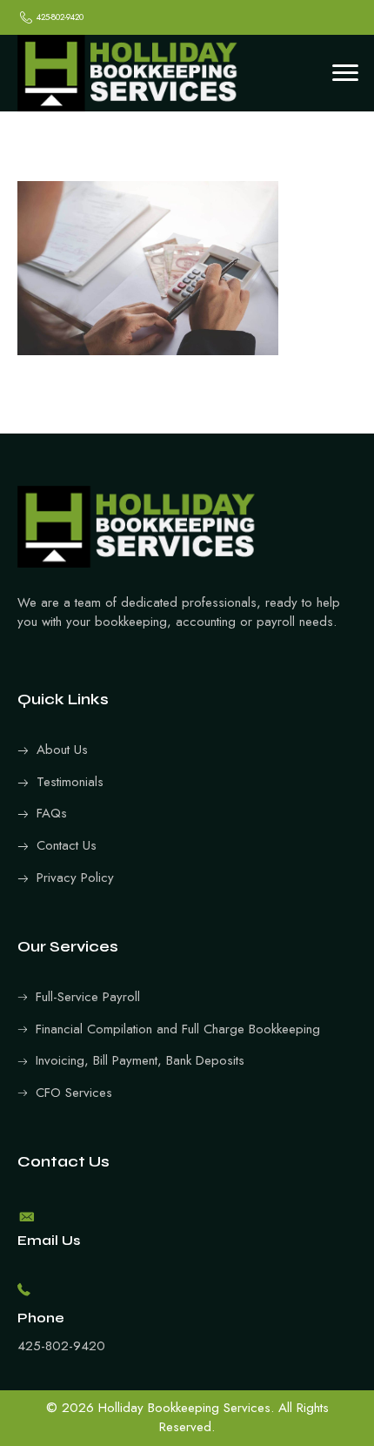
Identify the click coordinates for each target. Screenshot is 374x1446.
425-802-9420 (61, 1345)
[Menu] (345, 73)
